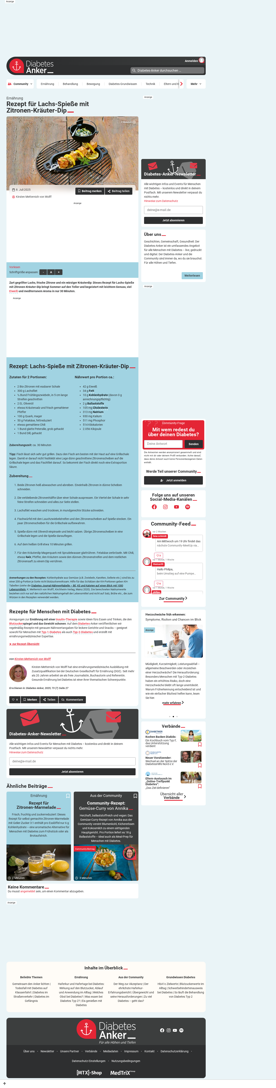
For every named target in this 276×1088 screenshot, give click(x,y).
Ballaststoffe (95, 403)
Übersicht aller (171, 796)
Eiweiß (13, 291)
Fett (91, 390)
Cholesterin (100, 407)
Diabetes (84, 623)
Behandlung (70, 84)
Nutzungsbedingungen (126, 1061)
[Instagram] (168, 509)
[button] (169, 716)
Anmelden (191, 61)
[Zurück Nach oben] (4, 1083)
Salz (28, 557)
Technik (150, 84)
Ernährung (47, 84)
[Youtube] (179, 509)
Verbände (91, 1051)
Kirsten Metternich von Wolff (34, 196)
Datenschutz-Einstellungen (88, 1061)
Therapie (71, 619)
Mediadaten (110, 1051)
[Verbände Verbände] (185, 796)
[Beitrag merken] (89, 191)
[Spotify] (190, 509)
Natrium (98, 412)
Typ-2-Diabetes (83, 632)
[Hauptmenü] (127, 70)
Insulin (60, 619)
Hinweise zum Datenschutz (26, 752)
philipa (156, 592)
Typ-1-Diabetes (51, 632)
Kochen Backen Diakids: (160, 741)
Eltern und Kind (173, 84)
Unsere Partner (69, 1051)
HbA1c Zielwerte (168, 984)
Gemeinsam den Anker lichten (30, 984)
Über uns (29, 1051)
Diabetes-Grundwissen (123, 84)
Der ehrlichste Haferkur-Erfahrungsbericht (128, 988)
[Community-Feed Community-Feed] (186, 598)
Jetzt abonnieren (72, 771)
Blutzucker (16, 623)
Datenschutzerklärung (175, 1051)
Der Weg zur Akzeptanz (128, 984)
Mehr (194, 84)
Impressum (131, 1051)
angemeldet (27, 891)
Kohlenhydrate (98, 395)
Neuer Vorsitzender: (161, 761)
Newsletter (47, 1051)
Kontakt (149, 1051)
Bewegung (93, 84)
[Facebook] (157, 509)
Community (21, 84)
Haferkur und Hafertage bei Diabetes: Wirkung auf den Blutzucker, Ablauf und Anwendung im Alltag (81, 988)
